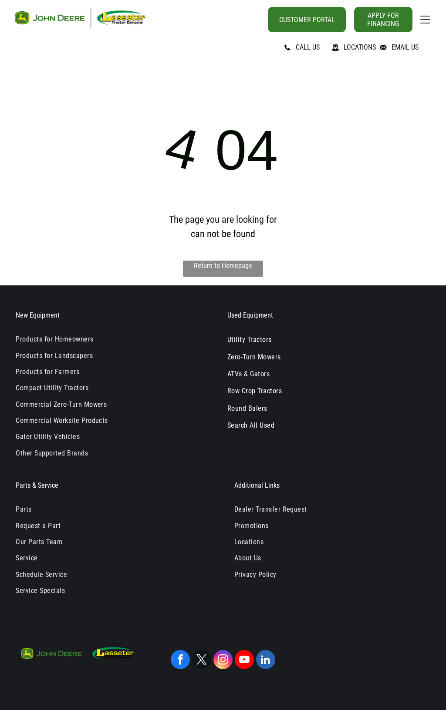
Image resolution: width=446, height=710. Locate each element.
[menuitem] (114, 339)
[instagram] (223, 660)
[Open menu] (425, 19)
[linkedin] (265, 660)
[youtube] (244, 660)
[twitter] (201, 660)
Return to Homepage (223, 265)
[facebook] (180, 660)
